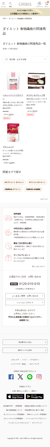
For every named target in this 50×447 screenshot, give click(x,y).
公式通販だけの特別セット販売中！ (25, 12)
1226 (11, 163)
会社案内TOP (8, 406)
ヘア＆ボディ (34, 360)
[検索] (10, 3)
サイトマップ (37, 423)
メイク (24, 360)
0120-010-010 (29, 283)
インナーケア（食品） (19, 364)
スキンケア (15, 360)
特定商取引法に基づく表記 (34, 410)
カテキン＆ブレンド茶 (35, 95)
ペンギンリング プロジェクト (18, 423)
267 (10, 114)
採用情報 (18, 406)
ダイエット (13, 18)
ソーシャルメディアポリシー (36, 418)
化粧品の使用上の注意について (36, 406)
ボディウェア (34, 364)
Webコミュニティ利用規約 (37, 414)
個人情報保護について (14, 410)
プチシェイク (8, 146)
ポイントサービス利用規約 (13, 418)
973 (34, 111)
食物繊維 (20, 18)
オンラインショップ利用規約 (14, 414)
